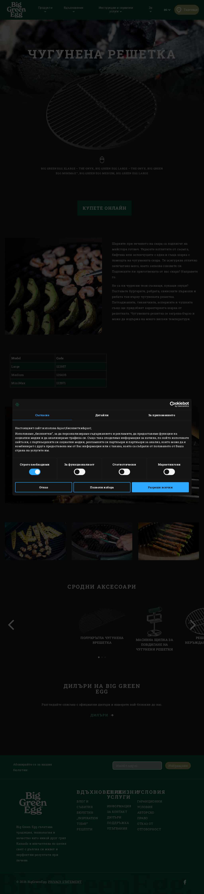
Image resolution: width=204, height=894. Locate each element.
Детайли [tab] (102, 415)
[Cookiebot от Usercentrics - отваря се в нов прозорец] (171, 404)
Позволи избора (102, 487)
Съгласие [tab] (42, 415)
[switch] (79, 471)
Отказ (43, 487)
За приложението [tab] (161, 415)
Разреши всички (160, 487)
